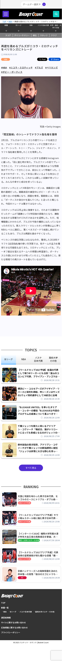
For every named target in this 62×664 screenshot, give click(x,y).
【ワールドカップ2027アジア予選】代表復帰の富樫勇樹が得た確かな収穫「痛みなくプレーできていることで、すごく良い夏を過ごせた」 (39, 554)
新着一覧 (5, 607)
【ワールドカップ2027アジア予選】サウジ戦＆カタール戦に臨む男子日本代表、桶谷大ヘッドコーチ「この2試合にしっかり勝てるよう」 (38, 516)
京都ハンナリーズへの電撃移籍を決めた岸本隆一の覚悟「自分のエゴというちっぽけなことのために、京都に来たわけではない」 (38, 572)
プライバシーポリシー (10, 632)
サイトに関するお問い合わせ (13, 622)
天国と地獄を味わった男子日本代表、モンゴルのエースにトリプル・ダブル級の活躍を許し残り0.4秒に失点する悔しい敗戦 (38, 498)
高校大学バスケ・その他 (44, 612)
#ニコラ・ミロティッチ (21, 67)
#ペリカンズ (51, 67)
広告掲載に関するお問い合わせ (14, 627)
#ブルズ (39, 67)
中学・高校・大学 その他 (55, 26)
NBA (31, 25)
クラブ (54, 35)
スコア (8, 35)
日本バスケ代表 (24, 503)
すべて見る (31, 467)
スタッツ (44, 35)
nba (23, 359)
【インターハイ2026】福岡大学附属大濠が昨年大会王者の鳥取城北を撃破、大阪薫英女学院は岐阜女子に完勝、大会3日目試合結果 (38, 535)
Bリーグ (18, 25)
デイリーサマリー (21, 35)
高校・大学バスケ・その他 (28, 540)
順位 (35, 35)
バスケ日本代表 (43, 25)
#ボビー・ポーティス (11, 72)
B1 (22, 577)
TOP (3, 602)
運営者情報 (6, 617)
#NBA (4, 67)
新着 (6, 25)
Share (56, 59)
